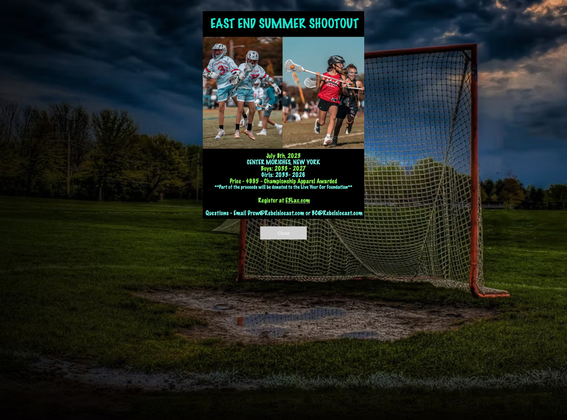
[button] (283, 232)
